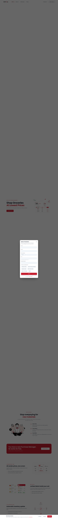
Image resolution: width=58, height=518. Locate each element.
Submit (29, 273)
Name (22, 245)
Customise (39, 516)
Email (22, 249)
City (21, 256)
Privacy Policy (30, 276)
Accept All (49, 516)
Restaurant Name (23, 261)
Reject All (44, 516)
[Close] (36, 241)
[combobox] (29, 258)
